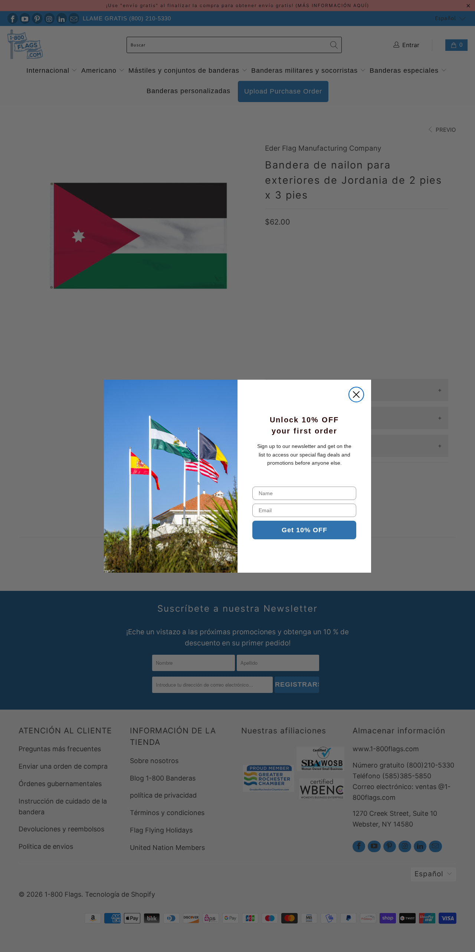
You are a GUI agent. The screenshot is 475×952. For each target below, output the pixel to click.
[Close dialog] (356, 394)
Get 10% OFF (304, 530)
